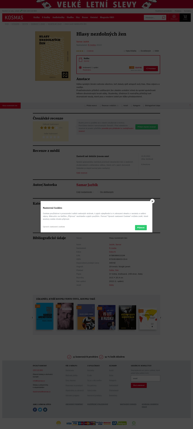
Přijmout (141, 227)
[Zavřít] (152, 201)
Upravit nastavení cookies (54, 226)
